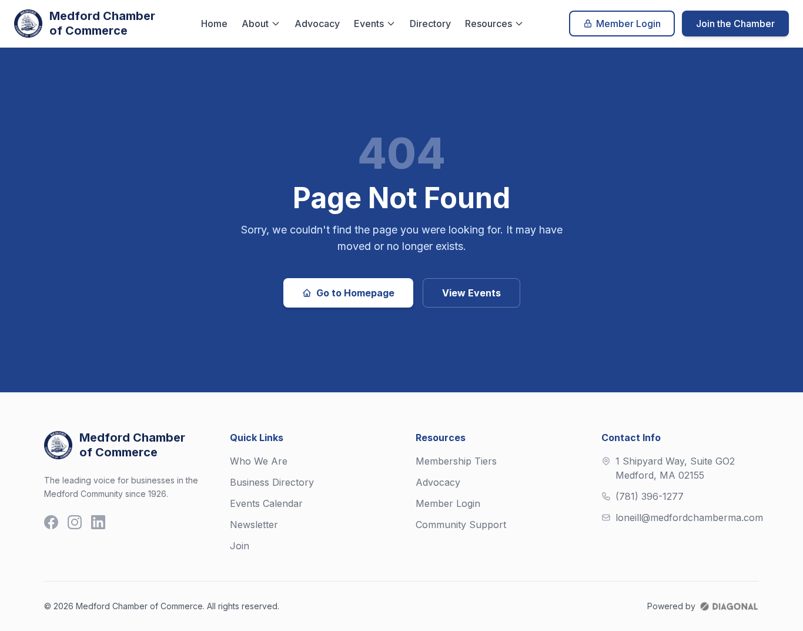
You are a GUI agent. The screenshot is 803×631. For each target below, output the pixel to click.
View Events (471, 293)
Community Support (461, 524)
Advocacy (317, 23)
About (255, 23)
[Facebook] (51, 522)
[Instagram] (75, 522)
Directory (430, 23)
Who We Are (258, 461)
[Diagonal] (729, 606)
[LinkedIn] (98, 522)
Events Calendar (266, 503)
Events (369, 23)
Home (214, 23)
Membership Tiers (456, 461)
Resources (488, 23)
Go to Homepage (355, 293)
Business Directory (272, 482)
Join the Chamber (735, 23)
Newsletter (254, 524)
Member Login (628, 23)
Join (239, 546)
